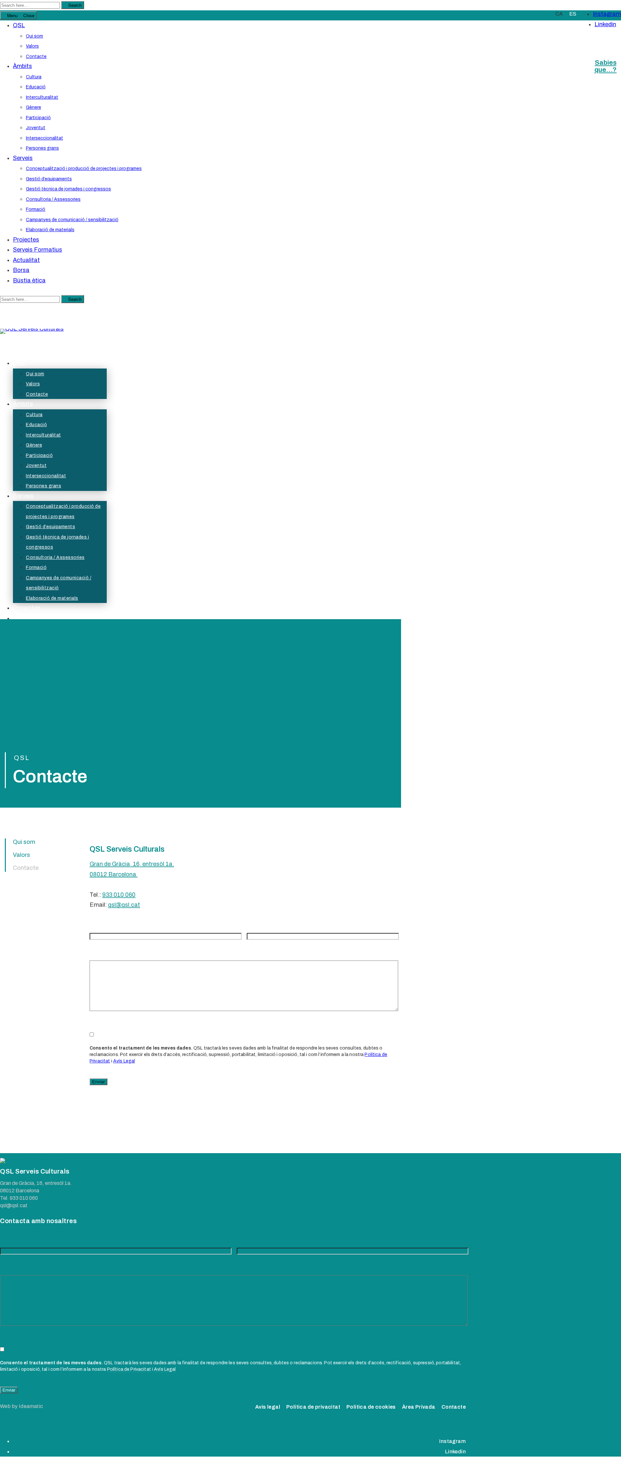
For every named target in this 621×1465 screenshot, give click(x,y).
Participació (38, 117)
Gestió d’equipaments (49, 178)
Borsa (21, 270)
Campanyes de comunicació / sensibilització (72, 219)
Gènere (33, 107)
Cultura (33, 76)
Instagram (607, 14)
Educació (36, 87)
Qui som (34, 36)
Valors (32, 46)
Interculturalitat (42, 97)
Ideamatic (31, 1406)
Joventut (35, 127)
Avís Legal (124, 1061)
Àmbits (22, 66)
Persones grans (42, 148)
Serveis (23, 158)
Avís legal (267, 1407)
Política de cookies (371, 1407)
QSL (19, 25)
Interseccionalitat (44, 138)
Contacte (36, 56)
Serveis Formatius (37, 249)
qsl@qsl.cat (124, 905)
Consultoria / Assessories (53, 199)
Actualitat (26, 260)
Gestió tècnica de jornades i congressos (68, 189)
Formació (35, 209)
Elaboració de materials (50, 229)
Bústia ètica (29, 280)
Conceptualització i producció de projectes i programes (84, 168)
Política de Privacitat (129, 1369)
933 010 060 (119, 894)
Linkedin (605, 24)
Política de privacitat (313, 1407)
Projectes (26, 239)
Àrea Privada (418, 1407)
